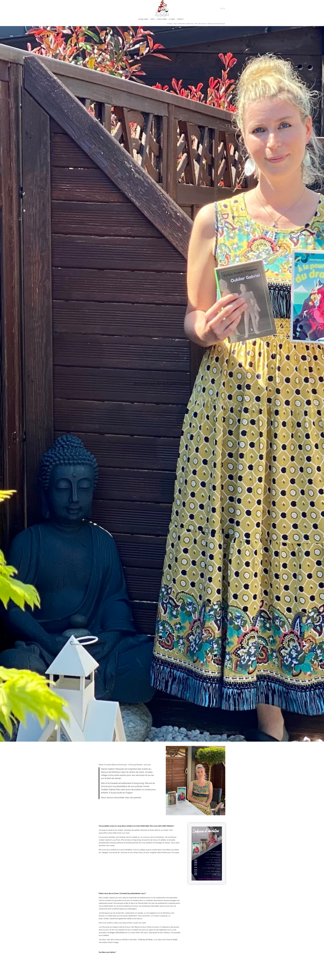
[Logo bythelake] (162, 8)
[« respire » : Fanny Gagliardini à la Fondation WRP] (322, 477)
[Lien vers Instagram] (221, 8)
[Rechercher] (186, 19)
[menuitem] (143, 19)
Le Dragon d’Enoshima (116, 933)
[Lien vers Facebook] (224, 8)
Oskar (175, 940)
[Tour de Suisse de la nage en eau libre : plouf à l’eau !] (1, 477)
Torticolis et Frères (145, 940)
